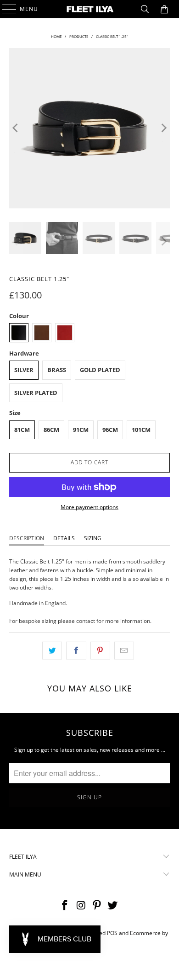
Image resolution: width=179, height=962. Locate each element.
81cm (22, 429)
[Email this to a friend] (124, 650)
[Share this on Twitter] (52, 650)
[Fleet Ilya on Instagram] (81, 905)
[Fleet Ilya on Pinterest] (97, 905)
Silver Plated (35, 392)
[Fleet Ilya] (89, 9)
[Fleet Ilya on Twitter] (113, 905)
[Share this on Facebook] (76, 650)
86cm (51, 429)
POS (112, 933)
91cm (81, 429)
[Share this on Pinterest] (100, 650)
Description (26, 538)
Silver (24, 370)
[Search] (145, 9)
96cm (110, 429)
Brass (56, 370)
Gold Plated (100, 370)
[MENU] (5, 9)
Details (64, 538)
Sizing (92, 538)
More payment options (89, 507)
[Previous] (16, 128)
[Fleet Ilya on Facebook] (65, 905)
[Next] (163, 128)
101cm (141, 429)
